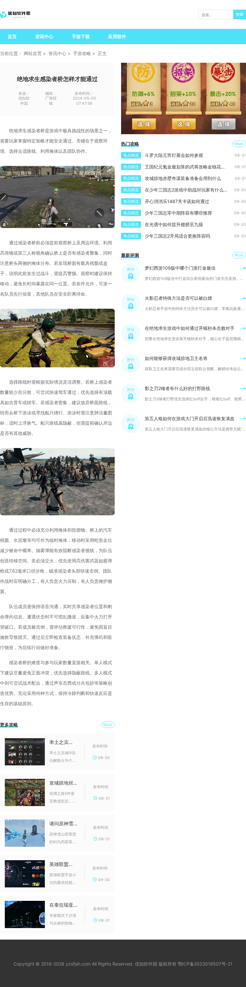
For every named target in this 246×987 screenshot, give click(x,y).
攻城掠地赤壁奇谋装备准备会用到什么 (183, 178)
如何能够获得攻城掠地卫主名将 (176, 358)
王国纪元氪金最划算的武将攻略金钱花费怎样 (189, 166)
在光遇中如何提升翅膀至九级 (174, 224)
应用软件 (117, 36)
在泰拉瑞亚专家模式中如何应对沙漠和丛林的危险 (63, 905)
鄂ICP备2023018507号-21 (205, 964)
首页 (12, 36)
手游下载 (81, 36)
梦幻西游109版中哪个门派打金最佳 (180, 268)
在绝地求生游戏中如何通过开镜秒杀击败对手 (189, 328)
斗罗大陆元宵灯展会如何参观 (174, 155)
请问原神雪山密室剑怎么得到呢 (63, 823)
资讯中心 (44, 36)
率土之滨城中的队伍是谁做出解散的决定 (63, 742)
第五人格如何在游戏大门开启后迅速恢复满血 (189, 418)
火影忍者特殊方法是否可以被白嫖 (178, 298)
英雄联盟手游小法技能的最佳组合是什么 (63, 864)
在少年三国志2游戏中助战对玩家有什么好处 (189, 189)
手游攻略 (82, 53)
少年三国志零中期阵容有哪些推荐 (178, 213)
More (107, 724)
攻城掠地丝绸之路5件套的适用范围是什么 (63, 783)
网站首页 (33, 53)
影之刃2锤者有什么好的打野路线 (177, 388)
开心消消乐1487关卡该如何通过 (177, 201)
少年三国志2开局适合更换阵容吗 (177, 236)
